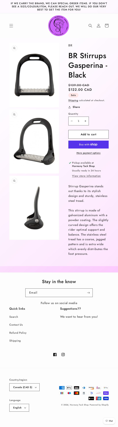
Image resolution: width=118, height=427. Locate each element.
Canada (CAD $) (22, 387)
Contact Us (16, 325)
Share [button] (76, 107)
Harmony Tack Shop (79, 404)
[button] (11, 26)
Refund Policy (18, 333)
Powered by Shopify (99, 404)
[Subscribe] (88, 292)
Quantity (73, 113)
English (17, 407)
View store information (86, 176)
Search (13, 317)
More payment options (89, 153)
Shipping (73, 100)
